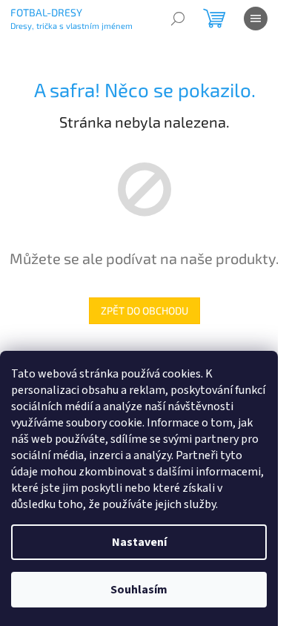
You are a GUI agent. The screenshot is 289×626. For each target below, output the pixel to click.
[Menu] (255, 18)
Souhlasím (138, 589)
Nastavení (139, 542)
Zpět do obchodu (144, 310)
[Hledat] (178, 18)
